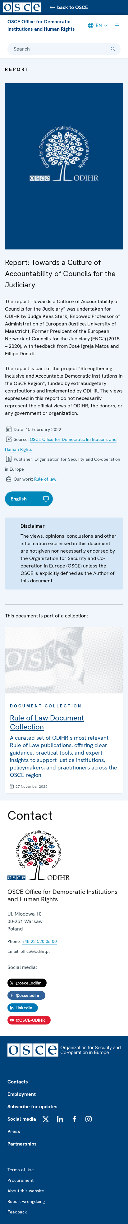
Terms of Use (20, 1169)
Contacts (17, 1081)
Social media (21, 1119)
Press (13, 1131)
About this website (25, 1191)
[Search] (113, 49)
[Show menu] (117, 25)
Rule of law (45, 479)
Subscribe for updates (32, 1106)
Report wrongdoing (26, 1201)
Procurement (20, 1180)
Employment (21, 1094)
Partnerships (22, 1144)
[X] (45, 1119)
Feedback (17, 1212)
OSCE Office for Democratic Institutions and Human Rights (41, 25)
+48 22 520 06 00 (39, 941)
